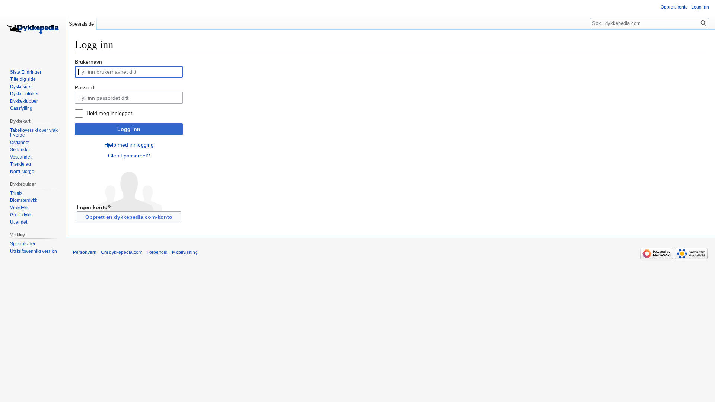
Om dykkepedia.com (121, 252)
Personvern (84, 252)
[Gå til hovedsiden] (33, 30)
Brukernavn (88, 62)
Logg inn (128, 129)
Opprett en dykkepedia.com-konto (128, 217)
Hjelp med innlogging (129, 145)
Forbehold (157, 252)
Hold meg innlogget (109, 113)
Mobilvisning (185, 252)
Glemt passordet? (129, 156)
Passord (84, 87)
